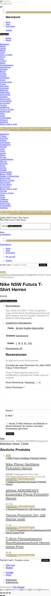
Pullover (3, 140)
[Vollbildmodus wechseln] (4, 592)
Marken (9, 568)
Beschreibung (13, 306)
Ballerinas (4, 90)
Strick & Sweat (6, 55)
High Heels (4, 86)
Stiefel (2, 80)
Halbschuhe (5, 92)
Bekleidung (4, 44)
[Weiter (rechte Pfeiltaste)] (4, 595)
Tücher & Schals (7, 109)
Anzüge (3, 157)
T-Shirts (3, 61)
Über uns (10, 565)
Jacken (3, 48)
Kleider (3, 46)
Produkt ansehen (8, 301)
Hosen (2, 57)
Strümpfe (4, 69)
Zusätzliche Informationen (19, 323)
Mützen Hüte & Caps (8, 124)
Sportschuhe (5, 95)
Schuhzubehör (6, 101)
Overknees (4, 88)
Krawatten (4, 201)
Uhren (2, 114)
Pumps (3, 84)
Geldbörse (4, 199)
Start (2, 275)
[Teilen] (7, 592)
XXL (30, 343)
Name (9, 410)
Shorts (2, 166)
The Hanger (19, 587)
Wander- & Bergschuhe (9, 176)
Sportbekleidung (6, 65)
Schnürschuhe (6, 82)
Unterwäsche (5, 67)
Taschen (3, 105)
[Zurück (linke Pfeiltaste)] (1, 595)
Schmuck (4, 120)
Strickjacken (5, 142)
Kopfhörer (4, 122)
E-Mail (10, 415)
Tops (2, 59)
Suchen (43, 265)
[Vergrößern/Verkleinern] (1, 592)
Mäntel (3, 50)
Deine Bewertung (15, 382)
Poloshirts (4, 138)
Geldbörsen (4, 107)
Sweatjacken (5, 145)
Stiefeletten (4, 78)
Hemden (3, 147)
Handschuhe (5, 111)
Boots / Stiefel (6, 174)
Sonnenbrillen (5, 118)
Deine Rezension (15, 387)
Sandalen (4, 97)
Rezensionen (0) (14, 348)
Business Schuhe (7, 180)
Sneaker (3, 76)
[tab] (28, 312)
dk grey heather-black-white (30, 328)
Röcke (2, 63)
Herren (8, 275)
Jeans (2, 53)
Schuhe (3, 74)
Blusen (3, 71)
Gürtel (2, 116)
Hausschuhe (5, 99)
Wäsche (3, 161)
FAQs (8, 575)
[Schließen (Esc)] (9, 592)
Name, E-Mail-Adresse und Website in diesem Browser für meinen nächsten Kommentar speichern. (26, 426)
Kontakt (9, 572)
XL (25, 343)
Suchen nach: (5, 265)
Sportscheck (22, 336)
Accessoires (5, 103)
